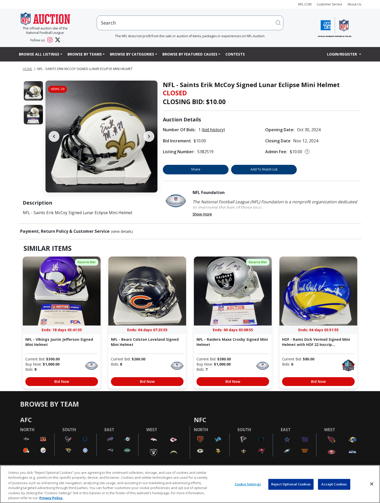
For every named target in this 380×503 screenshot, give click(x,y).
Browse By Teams (84, 54)
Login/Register (342, 54)
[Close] (371, 484)
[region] (190, 484)
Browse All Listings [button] (39, 54)
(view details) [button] (122, 231)
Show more (202, 214)
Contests (235, 54)
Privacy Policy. (51, 497)
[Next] (148, 136)
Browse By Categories (132, 54)
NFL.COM (304, 4)
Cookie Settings (248, 484)
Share (195, 169)
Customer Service (329, 4)
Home (27, 69)
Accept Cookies (334, 484)
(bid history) (213, 130)
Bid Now (61, 381)
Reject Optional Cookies (291, 484)
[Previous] (54, 136)
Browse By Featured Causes (189, 54)
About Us (354, 4)
